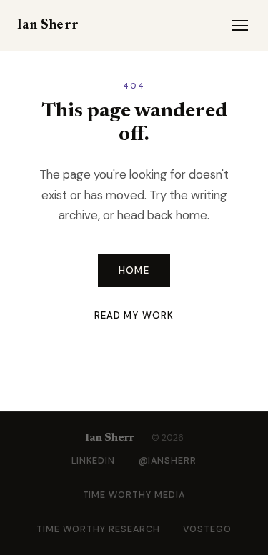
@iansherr (168, 460)
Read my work (134, 315)
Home (134, 270)
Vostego (207, 529)
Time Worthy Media (134, 495)
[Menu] (240, 25)
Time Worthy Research (98, 529)
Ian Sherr (48, 25)
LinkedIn (93, 460)
